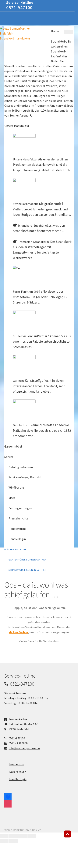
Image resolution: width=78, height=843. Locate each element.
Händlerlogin (18, 779)
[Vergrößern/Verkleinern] (4, 836)
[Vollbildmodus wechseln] (13, 836)
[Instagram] (8, 803)
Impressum (16, 764)
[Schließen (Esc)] (31, 836)
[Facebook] (8, 796)
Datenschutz (17, 772)
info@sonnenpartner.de (24, 748)
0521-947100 (19, 7)
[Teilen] (22, 836)
